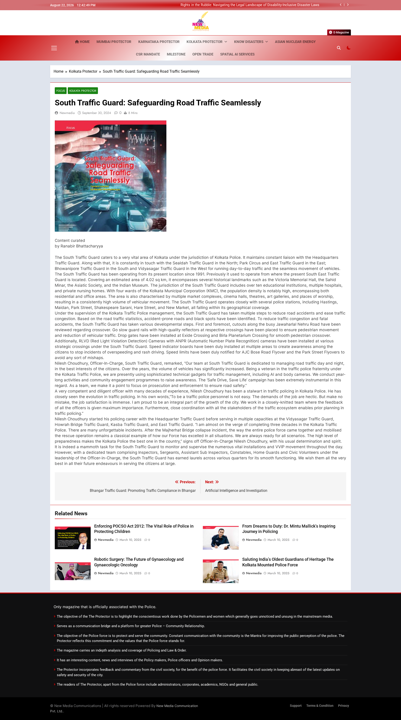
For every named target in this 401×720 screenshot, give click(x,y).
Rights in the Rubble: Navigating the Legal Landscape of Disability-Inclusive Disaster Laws (250, 5)
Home (84, 42)
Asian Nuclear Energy (295, 42)
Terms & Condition (319, 706)
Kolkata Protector (205, 42)
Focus (60, 91)
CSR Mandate (148, 54)
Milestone (176, 54)
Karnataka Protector (159, 42)
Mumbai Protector (114, 42)
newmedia (67, 112)
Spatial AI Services (237, 54)
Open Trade (202, 54)
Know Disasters (248, 42)
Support (296, 706)
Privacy (343, 706)
